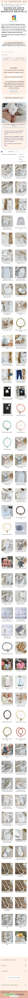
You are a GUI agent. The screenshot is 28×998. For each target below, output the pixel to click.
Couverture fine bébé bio (7, 704)
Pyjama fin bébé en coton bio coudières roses (20, 365)
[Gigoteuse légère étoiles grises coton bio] (21, 255)
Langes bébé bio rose (21, 841)
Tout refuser (20, 994)
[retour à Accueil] (1, 4)
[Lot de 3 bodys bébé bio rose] (7, 937)
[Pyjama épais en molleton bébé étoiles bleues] (7, 800)
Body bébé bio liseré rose (21, 756)
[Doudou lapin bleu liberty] (21, 562)
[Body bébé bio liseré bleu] (7, 766)
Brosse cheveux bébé (21, 653)
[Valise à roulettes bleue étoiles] (21, 681)
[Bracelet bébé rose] (21, 408)
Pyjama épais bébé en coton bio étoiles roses (21, 348)
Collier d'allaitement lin (7, 892)
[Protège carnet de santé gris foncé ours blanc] (7, 391)
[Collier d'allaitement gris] (21, 902)
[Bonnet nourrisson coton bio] (21, 221)
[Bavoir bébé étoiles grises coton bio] (7, 289)
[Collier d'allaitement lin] (7, 885)
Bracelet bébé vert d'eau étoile (20, 330)
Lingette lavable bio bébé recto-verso (20, 603)
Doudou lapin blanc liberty (20, 313)
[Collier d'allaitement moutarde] (21, 868)
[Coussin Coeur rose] (21, 664)
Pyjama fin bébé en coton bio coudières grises (7, 212)
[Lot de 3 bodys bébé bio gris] (7, 919)
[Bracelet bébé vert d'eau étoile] (21, 323)
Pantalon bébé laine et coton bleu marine (21, 382)
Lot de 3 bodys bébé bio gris (7, 927)
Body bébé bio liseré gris (7, 193)
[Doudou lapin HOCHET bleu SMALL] (21, 460)
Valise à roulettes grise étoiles (7, 348)
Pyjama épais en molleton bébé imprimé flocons (20, 501)
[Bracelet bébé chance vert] (7, 732)
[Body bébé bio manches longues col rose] (21, 579)
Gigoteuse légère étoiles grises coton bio (20, 262)
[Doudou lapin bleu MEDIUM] (7, 477)
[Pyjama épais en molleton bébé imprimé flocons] (21, 494)
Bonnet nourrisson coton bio (20, 228)
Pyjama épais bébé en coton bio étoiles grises (21, 211)
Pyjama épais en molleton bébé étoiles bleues (7, 808)
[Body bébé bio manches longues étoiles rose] (21, 766)
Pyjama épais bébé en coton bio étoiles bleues (7, 365)
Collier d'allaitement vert (7, 875)
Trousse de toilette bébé (20, 534)
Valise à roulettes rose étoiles (7, 688)
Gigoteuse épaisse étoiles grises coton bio (21, 484)
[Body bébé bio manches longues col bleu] (7, 596)
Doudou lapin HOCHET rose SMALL (21, 450)
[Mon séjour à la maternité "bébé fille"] (21, 613)
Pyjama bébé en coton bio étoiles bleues (7, 825)
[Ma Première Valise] (15, 1)
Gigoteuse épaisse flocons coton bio (7, 518)
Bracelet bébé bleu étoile (7, 653)
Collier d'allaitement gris (20, 909)
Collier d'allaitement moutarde (20, 876)
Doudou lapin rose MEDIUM (7, 467)
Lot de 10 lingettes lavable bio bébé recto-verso (21, 859)
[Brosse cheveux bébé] (21, 647)
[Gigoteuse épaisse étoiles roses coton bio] (21, 272)
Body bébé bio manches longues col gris (7, 177)
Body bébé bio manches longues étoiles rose (20, 773)
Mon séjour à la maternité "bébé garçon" (7, 620)
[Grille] (1, 152)
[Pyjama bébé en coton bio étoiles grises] (21, 187)
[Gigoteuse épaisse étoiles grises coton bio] (21, 477)
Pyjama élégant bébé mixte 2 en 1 (7, 552)
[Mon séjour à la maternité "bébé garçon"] (7, 613)
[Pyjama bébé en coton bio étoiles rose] (21, 800)
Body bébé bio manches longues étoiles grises (20, 177)
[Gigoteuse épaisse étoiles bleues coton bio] (7, 272)
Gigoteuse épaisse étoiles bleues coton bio (7, 279)
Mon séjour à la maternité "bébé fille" (21, 620)
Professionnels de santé (14, 977)
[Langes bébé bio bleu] (7, 851)
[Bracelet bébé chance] (7, 715)
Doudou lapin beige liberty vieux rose (20, 705)
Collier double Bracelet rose (21, 739)
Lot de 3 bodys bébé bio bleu (20, 927)
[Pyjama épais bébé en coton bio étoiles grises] (21, 204)
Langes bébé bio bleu (7, 858)
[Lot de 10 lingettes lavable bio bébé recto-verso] (21, 851)
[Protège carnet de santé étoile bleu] (21, 391)
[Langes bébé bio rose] (21, 834)
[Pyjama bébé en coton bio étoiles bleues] (7, 817)
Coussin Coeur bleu (7, 670)
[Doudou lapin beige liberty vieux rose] (21, 698)
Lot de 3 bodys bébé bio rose (7, 944)
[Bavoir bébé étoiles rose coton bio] (21, 817)
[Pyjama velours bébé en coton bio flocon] (7, 494)
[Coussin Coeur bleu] (7, 664)
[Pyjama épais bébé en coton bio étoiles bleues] (7, 357)
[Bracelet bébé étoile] (7, 528)
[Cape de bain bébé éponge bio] (7, 306)
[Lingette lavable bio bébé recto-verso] (21, 596)
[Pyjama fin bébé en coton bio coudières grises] (7, 204)
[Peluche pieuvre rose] (7, 562)
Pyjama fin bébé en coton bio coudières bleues (7, 382)
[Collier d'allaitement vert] (7, 868)
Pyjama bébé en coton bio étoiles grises (21, 194)
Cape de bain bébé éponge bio (7, 313)
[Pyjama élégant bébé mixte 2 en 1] (7, 545)
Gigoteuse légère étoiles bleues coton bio (20, 245)
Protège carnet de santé (7, 415)
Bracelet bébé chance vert (7, 739)
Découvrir (14, 91)
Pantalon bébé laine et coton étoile (7, 245)
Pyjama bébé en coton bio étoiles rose (21, 808)
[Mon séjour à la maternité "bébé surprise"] (7, 630)
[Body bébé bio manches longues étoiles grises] (21, 170)
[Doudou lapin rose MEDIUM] (7, 460)
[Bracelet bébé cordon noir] (21, 511)
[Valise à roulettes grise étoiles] (7, 340)
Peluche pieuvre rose (7, 568)
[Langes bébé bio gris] (21, 289)
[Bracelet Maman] (21, 425)
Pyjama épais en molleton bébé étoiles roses (21, 791)
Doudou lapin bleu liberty (20, 568)
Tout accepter (10, 994)
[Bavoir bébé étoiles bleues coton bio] (7, 834)
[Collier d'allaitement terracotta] (7, 902)
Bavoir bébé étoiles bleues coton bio (7, 842)
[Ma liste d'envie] (23, 1)
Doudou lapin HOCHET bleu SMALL (21, 467)
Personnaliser (14, 996)
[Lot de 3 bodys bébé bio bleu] (21, 919)
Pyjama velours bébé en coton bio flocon (7, 501)
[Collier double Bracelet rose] (21, 732)
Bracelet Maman (21, 432)
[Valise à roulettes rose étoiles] (7, 681)
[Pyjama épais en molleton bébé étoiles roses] (21, 783)
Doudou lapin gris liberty (20, 551)
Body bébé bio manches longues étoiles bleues (7, 791)
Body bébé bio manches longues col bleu (7, 603)
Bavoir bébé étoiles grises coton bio (7, 296)
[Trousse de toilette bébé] (21, 528)
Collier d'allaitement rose (20, 892)
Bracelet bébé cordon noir (21, 518)
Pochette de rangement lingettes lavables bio (20, 637)
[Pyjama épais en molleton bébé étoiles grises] (7, 221)
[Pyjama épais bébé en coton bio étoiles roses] (21, 340)
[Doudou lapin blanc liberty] (21, 306)
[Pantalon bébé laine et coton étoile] (7, 238)
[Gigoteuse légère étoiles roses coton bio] (7, 255)
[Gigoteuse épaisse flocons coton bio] (7, 511)
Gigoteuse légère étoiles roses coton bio (7, 262)
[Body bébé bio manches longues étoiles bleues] (7, 783)
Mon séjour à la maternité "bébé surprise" (7, 638)
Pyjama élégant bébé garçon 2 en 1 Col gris (7, 586)
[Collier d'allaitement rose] (21, 885)
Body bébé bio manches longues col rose (20, 586)
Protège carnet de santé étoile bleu (20, 399)
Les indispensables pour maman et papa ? (14, 125)
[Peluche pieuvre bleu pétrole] (7, 749)
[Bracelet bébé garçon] (7, 425)
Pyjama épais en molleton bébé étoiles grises (7, 229)
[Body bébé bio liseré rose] (21, 749)
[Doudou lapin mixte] (7, 323)
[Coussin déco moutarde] (21, 937)
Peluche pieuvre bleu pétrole (7, 756)
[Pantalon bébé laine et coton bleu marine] (21, 374)
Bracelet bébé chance (7, 722)
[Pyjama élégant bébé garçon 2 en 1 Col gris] (7, 579)
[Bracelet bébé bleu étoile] (7, 647)
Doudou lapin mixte (7, 330)
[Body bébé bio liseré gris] (7, 187)
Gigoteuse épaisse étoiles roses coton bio (21, 279)
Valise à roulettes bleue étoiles (21, 688)
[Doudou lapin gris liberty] (21, 545)
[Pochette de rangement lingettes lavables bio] (21, 630)
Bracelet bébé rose (20, 415)
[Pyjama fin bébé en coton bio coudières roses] (21, 357)
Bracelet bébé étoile (7, 534)
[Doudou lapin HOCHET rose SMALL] (21, 442)
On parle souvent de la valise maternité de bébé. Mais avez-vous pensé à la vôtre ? (13, 132)
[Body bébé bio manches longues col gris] (7, 170)
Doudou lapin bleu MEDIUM (7, 484)
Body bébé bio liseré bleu (7, 773)
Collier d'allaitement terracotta (7, 910)
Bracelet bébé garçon (7, 432)
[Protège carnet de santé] (7, 408)
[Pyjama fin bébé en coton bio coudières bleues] (7, 374)
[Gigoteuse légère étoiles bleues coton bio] (21, 238)
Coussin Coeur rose (20, 670)
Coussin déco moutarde (20, 943)
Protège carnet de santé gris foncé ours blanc (7, 399)
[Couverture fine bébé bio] (7, 698)
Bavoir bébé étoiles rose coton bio (20, 825)
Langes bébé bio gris (21, 296)
